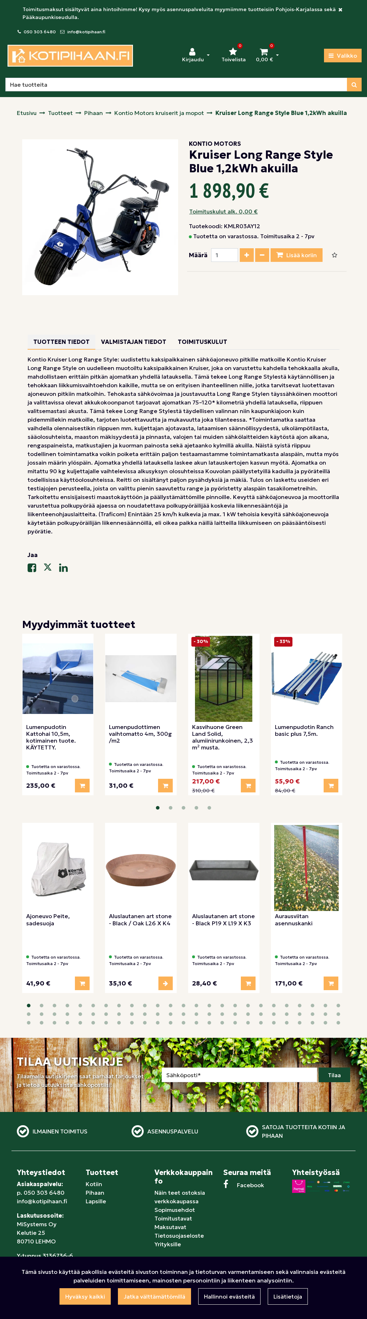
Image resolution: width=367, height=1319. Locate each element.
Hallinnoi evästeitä (229, 1296)
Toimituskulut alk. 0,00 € (223, 211)
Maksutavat (170, 1227)
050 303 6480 (40, 31)
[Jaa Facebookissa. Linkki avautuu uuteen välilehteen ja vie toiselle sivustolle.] (35, 569)
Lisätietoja (287, 1296)
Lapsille (96, 1201)
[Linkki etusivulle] (70, 56)
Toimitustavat (173, 1218)
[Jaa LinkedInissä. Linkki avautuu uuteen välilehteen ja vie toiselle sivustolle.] (66, 569)
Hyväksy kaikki (85, 1296)
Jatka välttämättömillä (154, 1296)
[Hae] (354, 84)
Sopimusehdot (174, 1209)
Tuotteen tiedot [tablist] (61, 341)
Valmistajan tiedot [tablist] (133, 341)
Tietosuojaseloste (179, 1235)
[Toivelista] (334, 255)
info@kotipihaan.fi (86, 31)
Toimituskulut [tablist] (202, 341)
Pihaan (95, 1192)
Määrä (198, 255)
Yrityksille (167, 1244)
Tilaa (334, 1075)
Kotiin (94, 1184)
